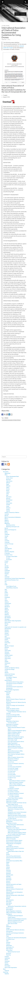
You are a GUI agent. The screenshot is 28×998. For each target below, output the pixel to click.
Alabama (8, 693)
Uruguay (7, 956)
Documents (5, 471)
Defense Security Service (13, 735)
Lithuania (7, 605)
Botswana (8, 479)
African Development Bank (12, 476)
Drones (6, 418)
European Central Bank (11, 556)
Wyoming (8, 955)
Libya (7, 493)
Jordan (6, 592)
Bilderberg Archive (10, 525)
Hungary (7, 573)
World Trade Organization (11, 967)
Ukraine (6, 672)
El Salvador (7, 553)
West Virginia (9, 948)
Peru (6, 636)
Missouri (8, 881)
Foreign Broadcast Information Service (17, 711)
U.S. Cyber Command (14, 796)
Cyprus (6, 547)
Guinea (8, 489)
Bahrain (6, 515)
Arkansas (8, 697)
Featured (7, 970)
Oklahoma (8, 926)
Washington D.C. (10, 947)
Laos (6, 598)
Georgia (6, 566)
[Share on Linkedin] (9, 414)
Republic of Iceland (9, 646)
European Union (8, 555)
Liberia (7, 492)
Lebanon (7, 602)
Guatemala (7, 570)
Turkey (6, 671)
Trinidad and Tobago (9, 669)
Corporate (7, 542)
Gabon (7, 487)
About (17, 14)
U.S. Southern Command (13, 791)
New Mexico (9, 903)
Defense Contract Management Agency (17, 730)
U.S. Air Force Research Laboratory (16, 763)
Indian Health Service (13, 804)
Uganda (8, 511)
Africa (6, 474)
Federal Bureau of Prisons (12, 846)
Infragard (10, 845)
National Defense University (14, 746)
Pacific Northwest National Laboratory (15, 930)
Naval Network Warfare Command (17, 780)
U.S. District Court (10, 939)
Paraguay (7, 635)
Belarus (6, 518)
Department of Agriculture (12, 721)
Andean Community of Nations (12, 512)
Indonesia (7, 577)
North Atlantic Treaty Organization (13, 620)
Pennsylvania (9, 931)
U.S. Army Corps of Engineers (14, 766)
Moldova (7, 614)
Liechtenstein (8, 603)
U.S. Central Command (13, 769)
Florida (8, 854)
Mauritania (8, 497)
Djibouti (8, 482)
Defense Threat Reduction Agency (16, 737)
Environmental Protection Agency (14, 840)
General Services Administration (13, 857)
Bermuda (7, 522)
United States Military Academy (15, 798)
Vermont (8, 942)
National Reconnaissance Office (15, 751)
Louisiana (8, 871)
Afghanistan (7, 473)
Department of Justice (11, 823)
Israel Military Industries (12, 588)
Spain (6, 660)
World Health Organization (12, 689)
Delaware (8, 719)
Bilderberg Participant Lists (12, 526)
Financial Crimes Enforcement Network (17, 829)
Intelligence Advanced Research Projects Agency (15, 916)
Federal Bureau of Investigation (13, 843)
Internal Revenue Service (13, 831)
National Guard (9, 887)
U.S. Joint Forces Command (14, 776)
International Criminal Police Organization (15, 578)
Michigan (7, 613)
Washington (9, 945)
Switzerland (7, 663)
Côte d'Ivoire (9, 481)
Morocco (8, 498)
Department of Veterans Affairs (15, 738)
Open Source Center (12, 923)
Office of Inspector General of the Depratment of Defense (16, 758)
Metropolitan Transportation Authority (17, 906)
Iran (6, 581)
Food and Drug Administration (13, 856)
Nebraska (8, 897)
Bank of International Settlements (13, 517)
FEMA (7, 853)
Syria (6, 664)
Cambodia (7, 534)
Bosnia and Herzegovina (10, 529)
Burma (6, 533)
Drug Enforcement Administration (16, 824)
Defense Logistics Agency (14, 733)
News (4, 969)
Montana (8, 882)
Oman (6, 625)
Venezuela (7, 961)
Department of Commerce (12, 724)
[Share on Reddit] (7, 414)
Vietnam (7, 964)
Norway (6, 624)
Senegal (8, 501)
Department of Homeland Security (14, 806)
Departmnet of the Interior (12, 837)
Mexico (6, 611)
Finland (6, 561)
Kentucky (8, 870)
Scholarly (7, 652)
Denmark (7, 550)
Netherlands (7, 616)
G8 (5, 564)
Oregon (8, 928)
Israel (6, 584)
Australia (7, 514)
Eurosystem (9, 559)
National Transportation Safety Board (15, 895)
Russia (6, 649)
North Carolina (9, 908)
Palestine (7, 631)
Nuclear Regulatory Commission (13, 911)
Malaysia (7, 609)
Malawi (6, 608)
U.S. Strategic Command (13, 795)
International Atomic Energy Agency (14, 682)
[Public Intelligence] (14, 8)
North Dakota (9, 909)
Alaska (7, 694)
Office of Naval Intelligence (15, 784)
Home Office (9, 678)
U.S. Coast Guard (11, 771)
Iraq (6, 583)
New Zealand (8, 617)
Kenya (7, 490)
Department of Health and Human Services (16, 802)
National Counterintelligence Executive (17, 919)
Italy (6, 589)
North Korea (7, 622)
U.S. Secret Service (12, 818)
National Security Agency (14, 752)
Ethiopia (8, 486)
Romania (7, 647)
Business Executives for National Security (16, 702)
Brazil (6, 531)
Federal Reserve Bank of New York (16, 851)
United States (5, 25)
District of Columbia (11, 839)
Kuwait (6, 595)
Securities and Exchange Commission (15, 933)
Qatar (6, 644)
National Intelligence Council (15, 922)
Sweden (6, 661)
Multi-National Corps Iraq (14, 744)
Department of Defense (11, 726)
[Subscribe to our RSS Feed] (8, 464)
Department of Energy (11, 801)
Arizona (8, 696)
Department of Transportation (13, 835)
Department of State (11, 826)
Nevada (8, 898)
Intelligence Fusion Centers (14, 813)
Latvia (6, 600)
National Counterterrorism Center (16, 920)
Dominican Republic (9, 551)
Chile (6, 537)
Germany (7, 567)
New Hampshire (10, 900)
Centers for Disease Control (12, 708)
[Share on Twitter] (5, 414)
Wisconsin (8, 953)
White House (9, 950)
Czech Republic (8, 548)
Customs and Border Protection (15, 807)
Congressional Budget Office (13, 715)
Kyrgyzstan (7, 597)
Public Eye (5, 972)
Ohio (7, 925)
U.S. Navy (10, 779)
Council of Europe (9, 544)
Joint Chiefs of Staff (12, 740)
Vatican (6, 959)
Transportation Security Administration (17, 817)
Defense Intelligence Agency (14, 732)
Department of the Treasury (12, 828)
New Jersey (8, 901)
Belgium (7, 520)
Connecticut (9, 718)
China (6, 539)
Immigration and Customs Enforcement (17, 812)
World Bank (7, 966)
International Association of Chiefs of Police (11, 420)
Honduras (7, 572)
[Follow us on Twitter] (5, 464)
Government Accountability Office (14, 860)
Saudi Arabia (8, 650)
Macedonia (7, 606)
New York (8, 904)
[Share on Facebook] (2, 414)
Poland (6, 639)
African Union (9, 478)
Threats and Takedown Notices (12, 668)
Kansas (8, 868)
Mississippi (8, 879)
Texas (7, 936)
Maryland (8, 873)
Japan (6, 591)
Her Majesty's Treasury (11, 677)
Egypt (7, 484)
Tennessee (8, 934)
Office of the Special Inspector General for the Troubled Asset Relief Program (17, 833)
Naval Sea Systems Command (16, 782)
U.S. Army (10, 765)
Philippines (7, 638)
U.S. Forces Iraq (11, 773)
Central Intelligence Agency (12, 710)
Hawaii (7, 862)
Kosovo (6, 594)
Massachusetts (9, 875)
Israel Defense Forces (11, 586)
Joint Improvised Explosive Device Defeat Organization (16, 742)
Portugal (7, 641)
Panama (6, 633)
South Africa (7, 657)
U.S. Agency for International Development (16, 937)
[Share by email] (11, 414)
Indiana (8, 867)
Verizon (6, 962)
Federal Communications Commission (15, 848)
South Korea (8, 658)
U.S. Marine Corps (12, 777)
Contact (23, 14)
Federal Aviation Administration (13, 842)
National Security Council (14, 951)
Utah (7, 940)
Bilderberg (7, 523)
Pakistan (7, 630)
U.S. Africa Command (12, 760)
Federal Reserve (10, 850)
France (6, 562)
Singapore (7, 653)
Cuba (6, 545)
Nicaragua (7, 619)
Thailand (7, 666)
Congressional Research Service (13, 716)
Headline (7, 973)
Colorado (8, 713)
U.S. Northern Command (13, 788)
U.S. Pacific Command (13, 790)
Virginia (8, 944)
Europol (8, 558)
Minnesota (8, 878)
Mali (7, 495)
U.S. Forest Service (12, 722)
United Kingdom (9, 675)
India (6, 575)
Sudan (7, 506)
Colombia (7, 540)
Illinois (7, 865)
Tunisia (8, 509)
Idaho (7, 864)
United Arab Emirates (10, 674)
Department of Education (12, 799)
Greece (6, 569)
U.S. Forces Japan (12, 774)
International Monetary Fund (11, 580)
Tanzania (8, 507)
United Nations (8, 680)
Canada (6, 536)
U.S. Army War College (13, 768)
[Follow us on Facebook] (3, 464)
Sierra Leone (9, 503)
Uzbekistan (7, 958)
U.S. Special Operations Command (16, 793)
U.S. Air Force (11, 762)
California (8, 704)
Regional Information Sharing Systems (17, 815)
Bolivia (6, 528)
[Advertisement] (14, 438)
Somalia (8, 504)
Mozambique (9, 500)
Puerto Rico (7, 642)
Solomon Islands (9, 655)
